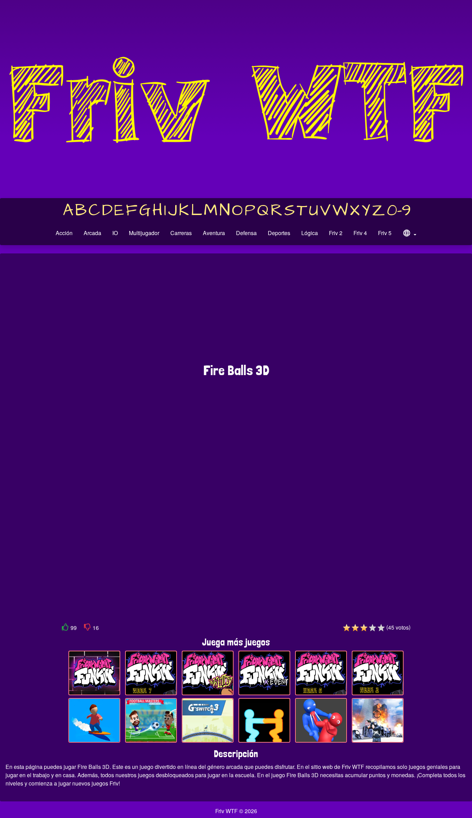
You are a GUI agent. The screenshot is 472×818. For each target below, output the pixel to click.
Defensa (246, 233)
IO (115, 233)
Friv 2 (335, 233)
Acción (64, 233)
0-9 (399, 210)
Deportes (279, 233)
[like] (65, 628)
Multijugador (144, 233)
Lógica (309, 233)
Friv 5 (384, 233)
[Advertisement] (236, 311)
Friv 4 (360, 233)
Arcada (92, 233)
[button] (409, 234)
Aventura (214, 233)
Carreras (181, 233)
